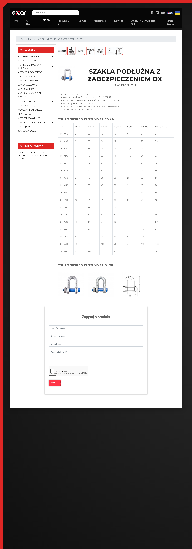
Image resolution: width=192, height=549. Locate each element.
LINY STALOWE (25, 114)
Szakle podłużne (124, 85)
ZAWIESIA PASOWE (27, 76)
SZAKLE (22, 97)
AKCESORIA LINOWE (27, 60)
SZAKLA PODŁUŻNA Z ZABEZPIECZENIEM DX (61, 39)
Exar (23, 39)
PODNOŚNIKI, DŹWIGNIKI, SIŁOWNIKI (30, 66)
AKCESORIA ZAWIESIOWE (30, 72)
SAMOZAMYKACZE (27, 130)
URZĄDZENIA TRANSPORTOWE (32, 122)
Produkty (32, 39)
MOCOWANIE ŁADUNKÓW (30, 110)
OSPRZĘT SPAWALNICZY (29, 118)
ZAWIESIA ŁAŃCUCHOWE (30, 93)
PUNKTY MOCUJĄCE (27, 105)
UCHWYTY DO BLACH (27, 101)
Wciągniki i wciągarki (30, 56)
